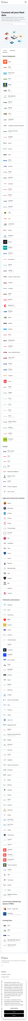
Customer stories (5, 976)
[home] (4, 2)
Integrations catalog (5, 974)
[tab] (5, 50)
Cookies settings (14, 1008)
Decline (14, 1015)
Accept (14, 1011)
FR (2, 965)
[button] (25, 2)
